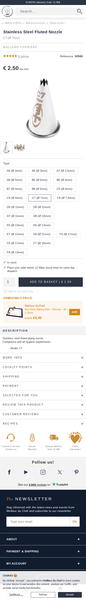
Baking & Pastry (13, 22)
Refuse (43, 594)
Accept (70, 594)
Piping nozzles (57, 22)
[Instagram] (43, 472)
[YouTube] (26, 472)
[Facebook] (9, 472)
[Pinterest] (76, 472)
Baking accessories (36, 22)
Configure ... (16, 594)
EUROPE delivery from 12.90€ (43, 2)
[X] (59, 472)
